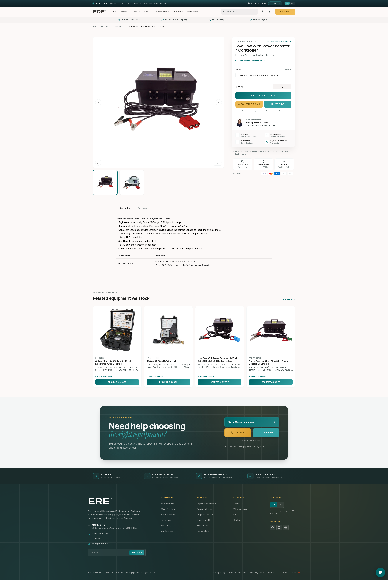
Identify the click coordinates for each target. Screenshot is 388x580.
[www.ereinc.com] (121, 501)
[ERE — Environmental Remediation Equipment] (99, 11)
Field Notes (202, 525)
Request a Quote (261, 95)
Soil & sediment (168, 514)
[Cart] (270, 11)
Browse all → (289, 299)
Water (124, 11)
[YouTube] (286, 527)
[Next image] (219, 102)
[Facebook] (272, 527)
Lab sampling (167, 520)
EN (287, 3)
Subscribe (137, 552)
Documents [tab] (143, 208)
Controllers (119, 26)
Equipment (106, 26)
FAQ (235, 514)
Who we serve (240, 509)
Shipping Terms (257, 572)
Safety (177, 11)
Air (113, 11)
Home (95, 26)
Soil (136, 11)
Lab (146, 11)
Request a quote (205, 514)
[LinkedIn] (279, 527)
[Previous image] (98, 102)
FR (292, 3)
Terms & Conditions (237, 572)
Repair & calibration (206, 503)
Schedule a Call (250, 104)
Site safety (166, 525)
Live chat (279, 104)
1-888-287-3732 (100, 533)
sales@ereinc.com (101, 543)
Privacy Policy (219, 572)
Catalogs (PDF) (204, 520)
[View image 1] (105, 182)
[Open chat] (380, 572)
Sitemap (271, 572)
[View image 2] (131, 182)
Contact (237, 520)
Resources (192, 11)
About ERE (238, 503)
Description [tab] (125, 208)
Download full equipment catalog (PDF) (246, 446)
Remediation (161, 11)
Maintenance (167, 531)
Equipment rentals (205, 509)
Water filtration (168, 509)
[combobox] (241, 11)
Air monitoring (167, 503)
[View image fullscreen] (98, 163)
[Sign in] (262, 11)
